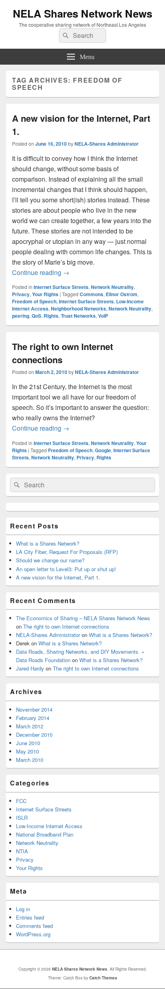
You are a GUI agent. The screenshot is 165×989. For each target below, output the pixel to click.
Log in (23, 909)
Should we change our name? (50, 560)
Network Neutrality (112, 287)
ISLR (22, 817)
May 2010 (27, 751)
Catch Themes (103, 978)
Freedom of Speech (34, 301)
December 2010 (34, 734)
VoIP (103, 315)
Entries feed (30, 917)
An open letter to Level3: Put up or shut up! (66, 569)
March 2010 (29, 760)
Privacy (21, 294)
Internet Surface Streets (61, 287)
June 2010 (28, 743)
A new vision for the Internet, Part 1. (58, 577)
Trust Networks (78, 315)
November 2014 (34, 709)
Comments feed (34, 926)
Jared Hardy (30, 668)
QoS (36, 315)
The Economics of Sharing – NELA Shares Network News (83, 618)
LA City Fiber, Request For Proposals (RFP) (67, 552)
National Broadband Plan (44, 834)
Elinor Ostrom (121, 294)
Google (103, 450)
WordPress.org (33, 934)
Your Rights (45, 294)
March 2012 (29, 726)
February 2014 (32, 718)
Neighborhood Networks (78, 308)
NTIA (22, 851)
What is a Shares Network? (47, 543)
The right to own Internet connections (66, 626)
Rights (51, 315)
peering (20, 315)
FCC (21, 801)
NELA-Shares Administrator (106, 143)
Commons (91, 294)
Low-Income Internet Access (49, 826)
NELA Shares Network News (82, 13)
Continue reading (40, 272)
